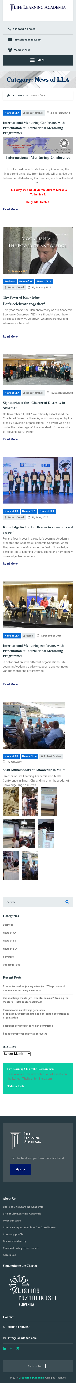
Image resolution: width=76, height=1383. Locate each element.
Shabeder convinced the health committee (28, 1025)
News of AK (26, 281)
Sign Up (20, 1169)
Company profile (13, 1234)
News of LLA (12, 112)
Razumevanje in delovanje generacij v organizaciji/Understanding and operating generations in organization (36, 1014)
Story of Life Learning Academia (23, 1206)
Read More (10, 209)
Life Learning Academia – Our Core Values (29, 1227)
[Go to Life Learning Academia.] (8, 95)
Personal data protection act (21, 1248)
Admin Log (9, 1254)
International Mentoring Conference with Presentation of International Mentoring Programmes (34, 127)
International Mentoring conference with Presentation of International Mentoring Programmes (33, 650)
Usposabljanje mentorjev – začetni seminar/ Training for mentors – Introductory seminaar (35, 1000)
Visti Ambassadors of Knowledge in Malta (34, 769)
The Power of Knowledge (21, 297)
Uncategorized (11, 964)
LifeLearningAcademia (31, 1377)
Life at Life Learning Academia (22, 1213)
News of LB (28, 511)
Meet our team (12, 1220)
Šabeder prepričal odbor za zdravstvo (25, 1033)
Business (10, 281)
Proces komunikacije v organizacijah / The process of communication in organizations (34, 988)
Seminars (8, 956)
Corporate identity (14, 1241)
